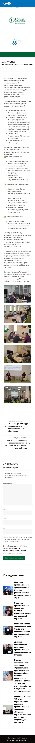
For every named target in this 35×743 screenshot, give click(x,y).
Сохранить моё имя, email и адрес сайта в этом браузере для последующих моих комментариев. (18, 539)
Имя (5, 509)
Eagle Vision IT (23, 740)
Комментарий (8, 483)
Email (5, 519)
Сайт (4, 528)
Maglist (9, 740)
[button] (33, 55)
